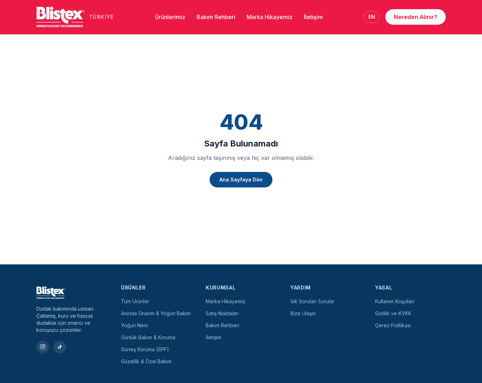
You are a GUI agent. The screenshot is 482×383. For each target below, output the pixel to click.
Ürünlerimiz (170, 16)
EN (371, 17)
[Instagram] (42, 347)
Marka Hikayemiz (270, 16)
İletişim (313, 16)
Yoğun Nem (134, 325)
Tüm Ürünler (135, 301)
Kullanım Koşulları (394, 301)
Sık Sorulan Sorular (312, 301)
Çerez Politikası (393, 325)
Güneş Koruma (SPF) (145, 349)
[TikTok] (59, 347)
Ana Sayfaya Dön (241, 179)
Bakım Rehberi (216, 16)
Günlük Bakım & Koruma (148, 337)
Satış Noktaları (222, 313)
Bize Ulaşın (303, 313)
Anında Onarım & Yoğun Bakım (156, 313)
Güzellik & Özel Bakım (146, 361)
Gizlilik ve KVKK (393, 313)
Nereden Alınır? (415, 16)
